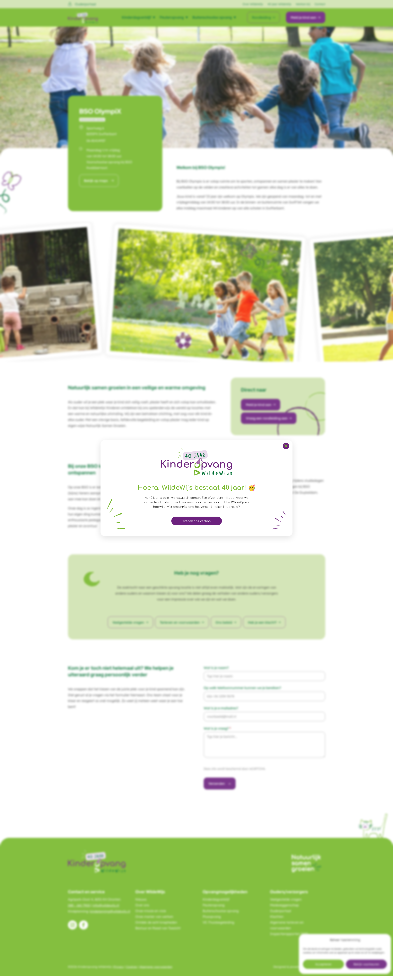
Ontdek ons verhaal (196, 521)
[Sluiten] (286, 446)
